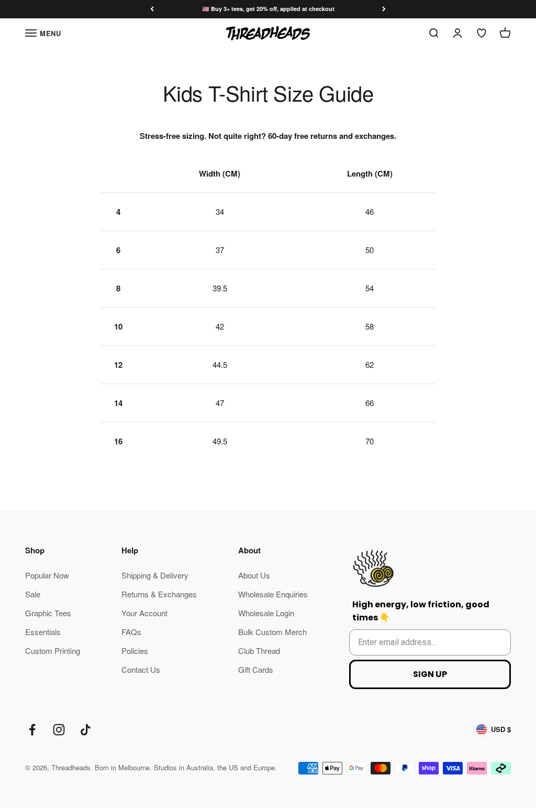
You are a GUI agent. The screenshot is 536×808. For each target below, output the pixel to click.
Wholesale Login (266, 612)
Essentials (43, 631)
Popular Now (47, 575)
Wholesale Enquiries (273, 593)
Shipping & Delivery (154, 575)
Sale (32, 593)
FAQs (131, 631)
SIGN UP (430, 674)
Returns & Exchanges (159, 593)
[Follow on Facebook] (32, 730)
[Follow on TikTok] (86, 730)
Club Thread (259, 650)
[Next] (384, 9)
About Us (254, 575)
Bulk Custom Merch (272, 631)
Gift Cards (255, 669)
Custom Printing (52, 650)
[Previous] (152, 9)
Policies (134, 650)
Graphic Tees (48, 612)
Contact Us (140, 669)
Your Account (144, 612)
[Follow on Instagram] (59, 730)
